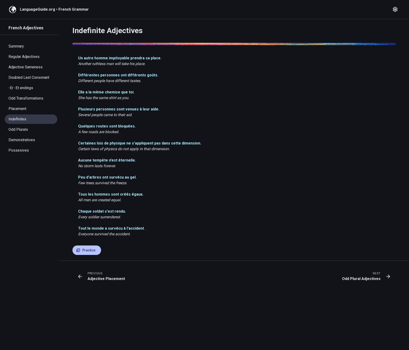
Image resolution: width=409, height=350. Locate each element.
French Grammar (73, 9)
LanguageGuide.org (37, 9)
